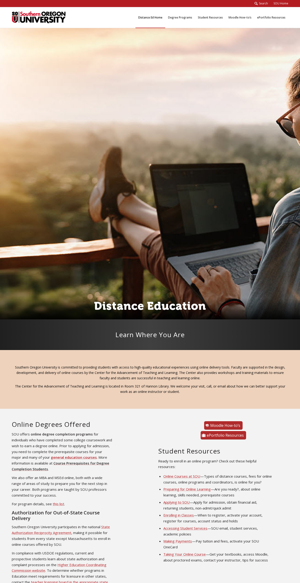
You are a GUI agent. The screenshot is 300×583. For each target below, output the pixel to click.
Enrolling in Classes (178, 515)
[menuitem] (279, 3)
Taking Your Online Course (184, 554)
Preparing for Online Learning (187, 489)
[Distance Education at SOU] (39, 17)
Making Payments (177, 541)
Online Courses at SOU (181, 476)
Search (263, 3)
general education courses (74, 457)
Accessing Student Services (185, 528)
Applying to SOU (176, 502)
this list (58, 504)
